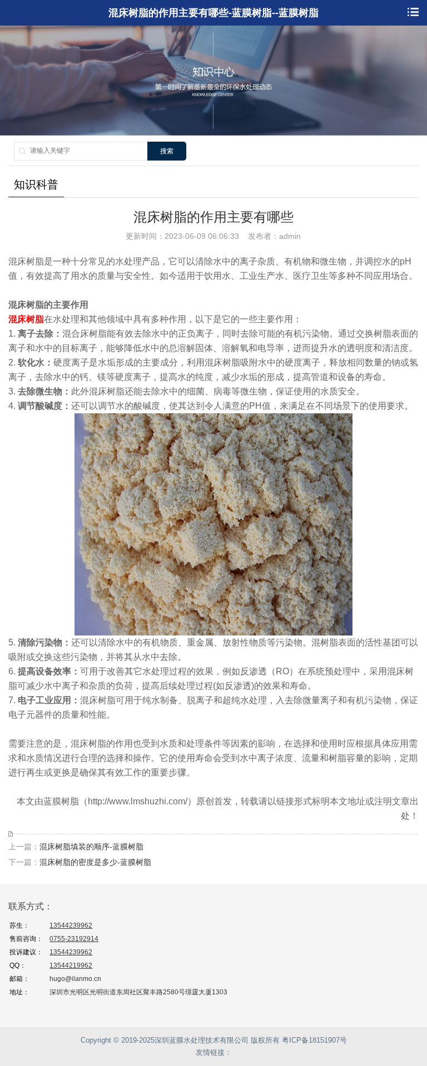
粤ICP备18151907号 (314, 1040)
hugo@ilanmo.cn (75, 979)
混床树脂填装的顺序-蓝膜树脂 (91, 846)
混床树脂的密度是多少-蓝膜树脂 (95, 862)
